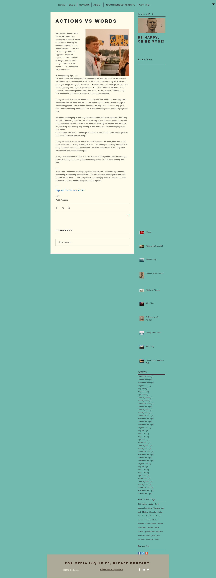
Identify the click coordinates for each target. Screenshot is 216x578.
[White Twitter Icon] (148, 569)
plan (158, 536)
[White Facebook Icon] (139, 569)
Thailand (155, 520)
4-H (139, 504)
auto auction (142, 528)
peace (153, 536)
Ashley (144, 504)
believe (150, 528)
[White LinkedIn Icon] (143, 569)
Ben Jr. (157, 504)
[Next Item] (161, 26)
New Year (141, 516)
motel (148, 536)
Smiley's (148, 520)
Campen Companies (145, 508)
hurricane (141, 536)
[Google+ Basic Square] (146, 553)
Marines (145, 512)
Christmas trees (158, 508)
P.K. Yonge (150, 516)
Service (140, 520)
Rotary (158, 516)
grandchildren (150, 532)
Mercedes (152, 512)
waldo (157, 540)
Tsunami (141, 524)
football (140, 532)
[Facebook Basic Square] (139, 553)
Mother (160, 512)
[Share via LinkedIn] (69, 208)
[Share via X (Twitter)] (63, 208)
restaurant (149, 540)
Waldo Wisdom (62, 200)
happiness (159, 532)
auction (160, 524)
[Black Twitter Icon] (213, 4)
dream (156, 528)
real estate (141, 540)
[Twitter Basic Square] (143, 553)
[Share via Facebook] (57, 208)
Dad (139, 512)
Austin (150, 504)
